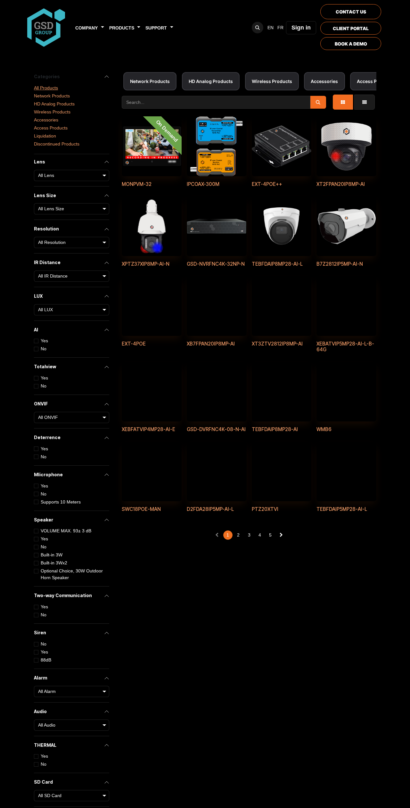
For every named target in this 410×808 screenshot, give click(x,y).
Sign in (301, 27)
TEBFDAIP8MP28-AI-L (277, 264)
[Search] (318, 102)
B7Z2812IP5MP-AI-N (339, 264)
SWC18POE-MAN (141, 509)
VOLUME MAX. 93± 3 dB (66, 531)
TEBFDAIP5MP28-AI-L (341, 509)
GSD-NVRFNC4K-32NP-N (216, 264)
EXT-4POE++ (267, 184)
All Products (46, 87)
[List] (364, 102)
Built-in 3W (51, 555)
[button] (257, 27)
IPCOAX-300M (203, 184)
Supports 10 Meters (61, 501)
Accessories (46, 119)
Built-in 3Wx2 (54, 563)
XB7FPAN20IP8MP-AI (211, 344)
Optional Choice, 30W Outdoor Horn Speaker (72, 574)
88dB (46, 659)
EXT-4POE (134, 344)
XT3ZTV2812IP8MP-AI (277, 344)
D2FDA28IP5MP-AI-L (210, 509)
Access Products (51, 127)
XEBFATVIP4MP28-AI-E (148, 429)
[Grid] (343, 102)
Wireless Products (52, 111)
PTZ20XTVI (265, 509)
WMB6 (324, 429)
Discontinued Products (56, 143)
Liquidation (45, 135)
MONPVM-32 (137, 184)
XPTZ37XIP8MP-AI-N (145, 264)
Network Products (52, 95)
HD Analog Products (54, 103)
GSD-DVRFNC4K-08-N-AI (216, 429)
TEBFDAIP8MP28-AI (275, 429)
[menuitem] (90, 28)
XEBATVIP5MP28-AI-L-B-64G (345, 347)
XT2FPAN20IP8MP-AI (340, 184)
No (43, 349)
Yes (44, 341)
